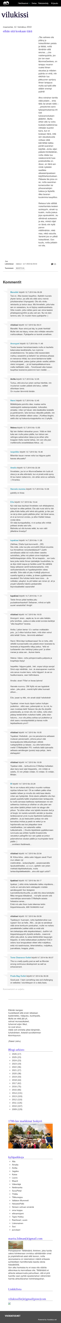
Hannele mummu (18, 489)
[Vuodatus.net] (12, 1316)
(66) (16, 1090)
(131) (17, 1093)
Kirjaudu (54, 3)
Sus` (14, 1226)
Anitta (14, 1168)
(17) (16, 1054)
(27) (16, 1070)
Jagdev (15, 1171)
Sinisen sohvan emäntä (23, 1207)
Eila (12, 502)
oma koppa (17, 1210)
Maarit (15, 1181)
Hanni (13, 400)
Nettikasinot (23, 3)
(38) (16, 1073)
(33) (16, 1077)
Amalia (13, 467)
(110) (17, 1100)
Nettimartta (17, 1187)
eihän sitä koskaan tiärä (17, 31)
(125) (17, 1103)
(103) (17, 1096)
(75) (16, 1086)
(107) (17, 1106)
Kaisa (14, 1174)
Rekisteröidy (43, 3)
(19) (16, 1064)
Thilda (15, 1194)
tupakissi (14, 540)
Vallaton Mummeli (20, 1200)
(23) (16, 1057)
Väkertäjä (16, 1184)
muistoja (20, 268)
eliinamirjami (18, 1213)
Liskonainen (17, 1223)
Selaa (34, 3)
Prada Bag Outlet (18, 976)
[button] (29, 3)
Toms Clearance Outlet (20, 957)
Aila (13, 1161)
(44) (16, 1080)
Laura (14, 1178)
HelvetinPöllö (18, 1204)
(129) (17, 1109)
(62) (16, 1083)
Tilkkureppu (17, 1197)
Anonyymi (15, 343)
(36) (16, 1067)
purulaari (16, 1230)
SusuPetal (16, 1191)
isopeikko (14, 451)
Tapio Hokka (18, 1217)
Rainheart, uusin (19, 1220)
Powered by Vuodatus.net (47, 1319)
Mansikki (14, 292)
